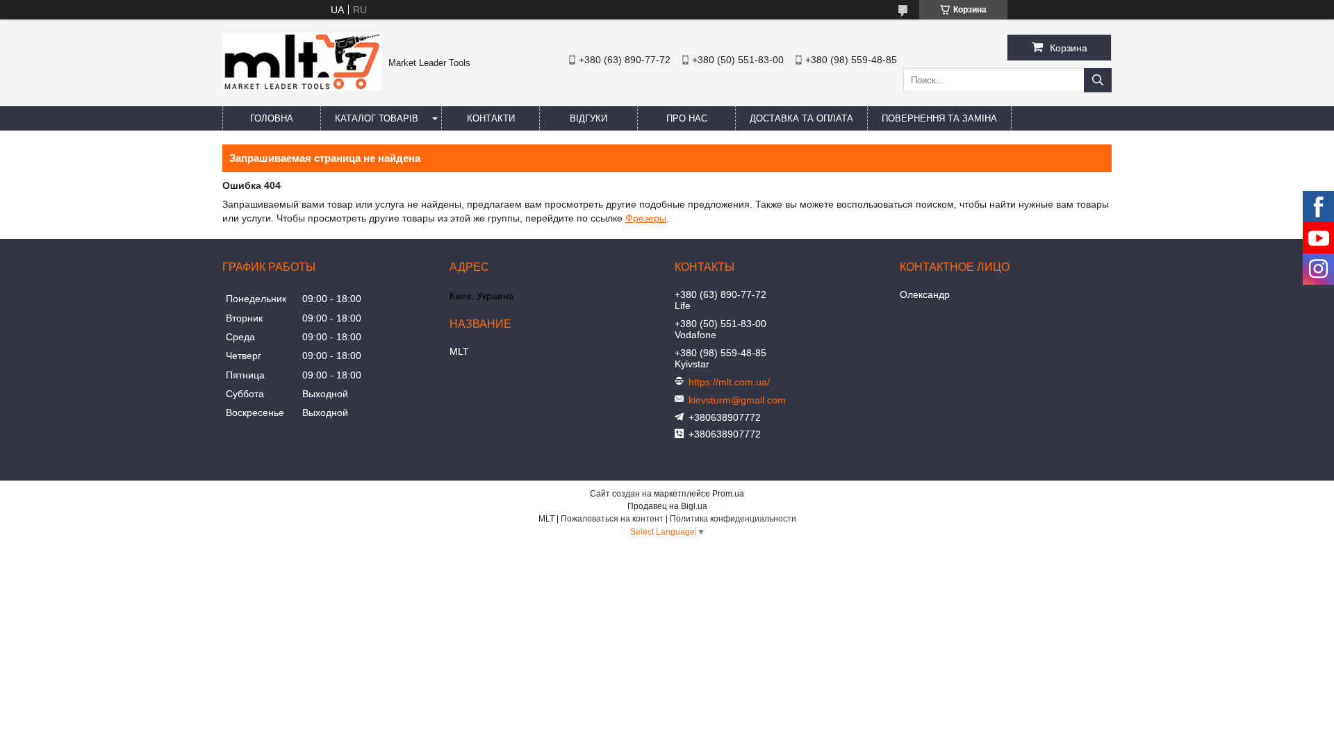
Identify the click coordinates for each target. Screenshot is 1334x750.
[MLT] (301, 87)
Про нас (686, 118)
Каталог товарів (376, 118)
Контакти (491, 118)
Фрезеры (645, 218)
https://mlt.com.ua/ (729, 382)
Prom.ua (728, 494)
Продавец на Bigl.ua (667, 506)
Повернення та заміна (939, 118)
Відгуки (588, 118)
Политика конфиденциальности (733, 519)
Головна (271, 118)
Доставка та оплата (801, 118)
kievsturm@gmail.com (737, 400)
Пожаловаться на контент (612, 519)
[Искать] (1098, 80)
